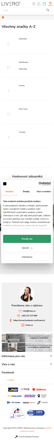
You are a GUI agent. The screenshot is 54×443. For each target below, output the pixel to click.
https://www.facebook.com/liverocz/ (29, 320)
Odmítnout (27, 257)
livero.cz (29, 325)
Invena (22, 85)
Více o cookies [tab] (44, 191)
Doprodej (23, 69)
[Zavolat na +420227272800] (33, 4)
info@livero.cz (29, 311)
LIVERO (10, 380)
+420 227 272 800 (29, 315)
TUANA (22, 132)
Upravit (25, 248)
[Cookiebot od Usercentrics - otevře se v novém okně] (39, 184)
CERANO (23, 39)
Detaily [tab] (26, 191)
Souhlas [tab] (10, 191)
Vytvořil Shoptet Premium (29, 437)
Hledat (48, 10)
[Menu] (50, 3)
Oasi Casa (23, 109)
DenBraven (23, 62)
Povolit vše (27, 239)
